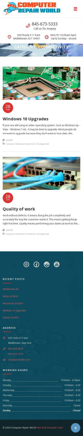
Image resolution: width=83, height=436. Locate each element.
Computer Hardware (15, 144)
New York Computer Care (49, 427)
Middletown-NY (11, 289)
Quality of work (11, 317)
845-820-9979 (15, 348)
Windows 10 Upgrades (14, 310)
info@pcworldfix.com (19, 359)
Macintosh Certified (13, 303)
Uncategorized (42, 144)
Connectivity (30, 144)
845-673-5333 (45, 24)
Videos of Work (10, 296)
